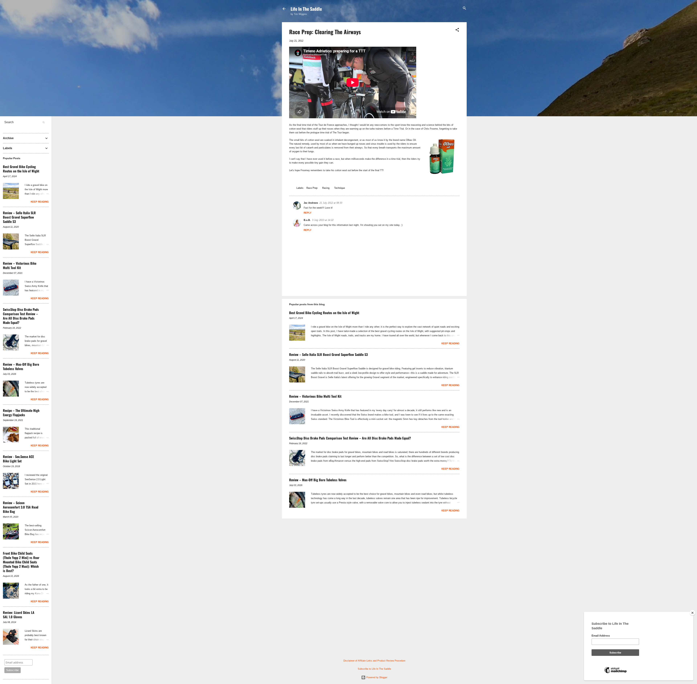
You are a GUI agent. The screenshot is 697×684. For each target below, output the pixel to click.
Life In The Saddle (306, 8)
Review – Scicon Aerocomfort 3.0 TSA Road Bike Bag (20, 507)
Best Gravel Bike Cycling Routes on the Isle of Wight (324, 312)
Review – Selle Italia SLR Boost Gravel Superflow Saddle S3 (328, 354)
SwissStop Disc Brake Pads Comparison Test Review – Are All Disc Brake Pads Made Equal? (350, 438)
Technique (339, 188)
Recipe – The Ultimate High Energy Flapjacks (21, 412)
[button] (457, 30)
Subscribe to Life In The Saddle (374, 668)
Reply (307, 212)
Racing (325, 188)
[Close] (692, 613)
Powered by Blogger (376, 677)
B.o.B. (307, 220)
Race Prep (311, 188)
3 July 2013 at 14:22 (322, 220)
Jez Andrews (311, 202)
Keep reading (450, 343)
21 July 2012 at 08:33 (330, 202)
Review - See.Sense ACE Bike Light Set (18, 458)
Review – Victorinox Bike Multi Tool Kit (315, 396)
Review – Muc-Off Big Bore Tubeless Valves (318, 479)
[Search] (464, 8)
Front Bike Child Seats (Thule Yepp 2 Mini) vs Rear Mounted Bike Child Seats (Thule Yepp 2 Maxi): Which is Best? (21, 562)
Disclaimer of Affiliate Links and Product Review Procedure (374, 660)
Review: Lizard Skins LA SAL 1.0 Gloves (18, 614)
